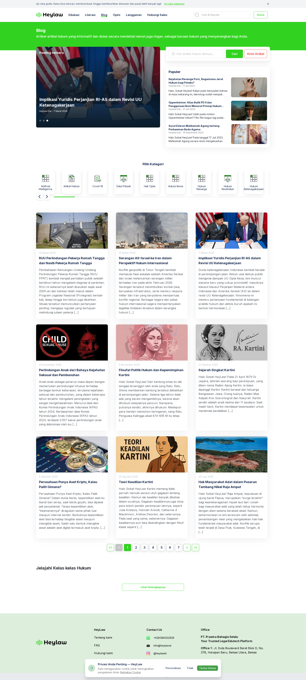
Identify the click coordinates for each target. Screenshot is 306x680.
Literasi (90, 15)
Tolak (190, 668)
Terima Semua (207, 668)
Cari (234, 54)
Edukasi (74, 15)
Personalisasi (173, 668)
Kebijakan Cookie (130, 672)
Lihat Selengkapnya (153, 587)
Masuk (261, 14)
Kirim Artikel (255, 54)
